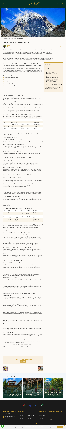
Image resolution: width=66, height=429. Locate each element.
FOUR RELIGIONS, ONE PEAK (50, 72)
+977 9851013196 (16, 359)
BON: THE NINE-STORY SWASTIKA (52, 77)
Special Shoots (20, 419)
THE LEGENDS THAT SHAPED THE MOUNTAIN (53, 79)
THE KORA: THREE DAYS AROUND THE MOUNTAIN (54, 84)
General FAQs (30, 416)
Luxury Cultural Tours (42, 416)
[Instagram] (33, 423)
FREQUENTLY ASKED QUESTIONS (51, 88)
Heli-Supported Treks (42, 415)
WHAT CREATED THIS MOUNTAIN (51, 69)
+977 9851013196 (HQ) (7, 413)
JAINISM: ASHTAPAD (49, 76)
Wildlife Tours (41, 418)
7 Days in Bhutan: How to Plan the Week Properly (12, 394)
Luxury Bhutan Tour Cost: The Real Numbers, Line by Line (53, 394)
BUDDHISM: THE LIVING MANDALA (51, 74)
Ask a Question (22, 361)
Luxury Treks (41, 413)
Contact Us (30, 419)
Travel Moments (20, 416)
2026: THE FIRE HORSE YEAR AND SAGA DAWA (53, 87)
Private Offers (20, 415)
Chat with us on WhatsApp (27, 359)
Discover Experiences (21, 413)
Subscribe (50, 419)
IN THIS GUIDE (48, 68)
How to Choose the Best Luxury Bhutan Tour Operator (33, 394)
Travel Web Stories (31, 415)
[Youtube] (37, 423)
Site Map (29, 418)
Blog (6, 38)
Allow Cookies (60, 427)
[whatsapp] (2, 426)
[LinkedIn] (35, 423)
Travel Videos (30, 413)
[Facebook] (29, 423)
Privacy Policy (53, 427)
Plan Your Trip (20, 418)
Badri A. (8, 45)
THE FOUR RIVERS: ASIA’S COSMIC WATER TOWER (54, 71)
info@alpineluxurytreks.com (9, 417)
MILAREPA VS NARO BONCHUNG (51, 80)
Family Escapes (41, 419)
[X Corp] (31, 423)
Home (4, 38)
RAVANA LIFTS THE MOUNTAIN (51, 81)
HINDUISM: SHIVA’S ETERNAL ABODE (52, 73)
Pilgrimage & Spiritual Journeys (11, 38)
